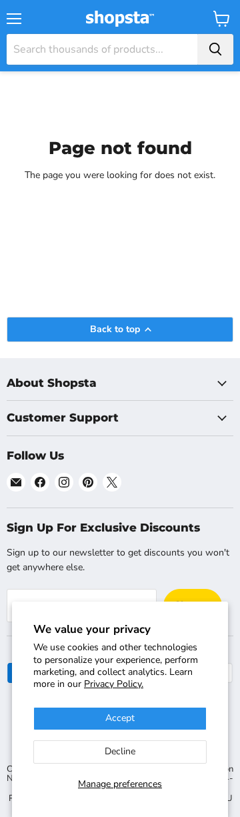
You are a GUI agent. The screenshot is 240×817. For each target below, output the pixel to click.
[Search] (215, 49)
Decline (120, 751)
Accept (120, 718)
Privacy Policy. (113, 684)
